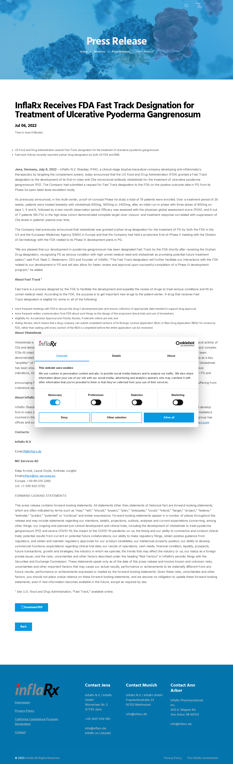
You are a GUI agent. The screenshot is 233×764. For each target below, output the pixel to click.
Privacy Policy (24, 711)
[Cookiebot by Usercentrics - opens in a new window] (178, 344)
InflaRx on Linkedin (98, 733)
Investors (99, 51)
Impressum (22, 702)
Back (23, 626)
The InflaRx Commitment (202, 757)
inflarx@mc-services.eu (39, 476)
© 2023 (20, 757)
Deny (64, 417)
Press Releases (121, 51)
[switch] (96, 402)
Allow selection (116, 417)
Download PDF (33, 607)
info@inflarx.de (95, 728)
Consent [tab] (61, 355)
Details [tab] (116, 355)
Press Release (145, 51)
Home (83, 51)
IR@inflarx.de (32, 451)
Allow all (168, 417)
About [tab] (171, 355)
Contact (20, 732)
